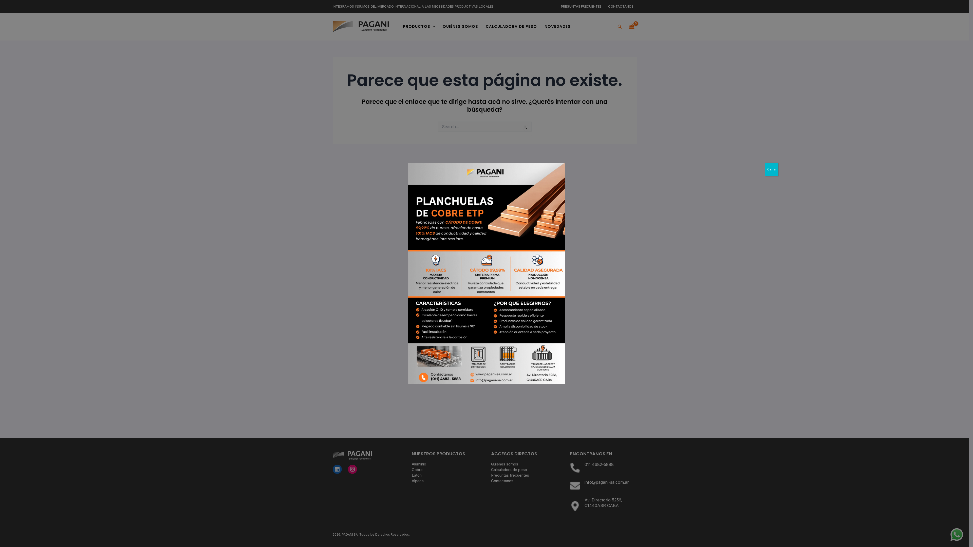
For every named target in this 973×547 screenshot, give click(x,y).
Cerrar (771, 169)
